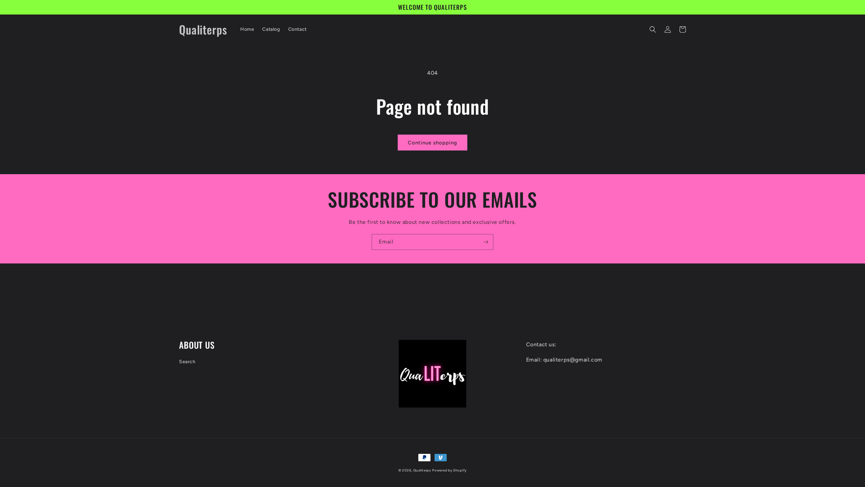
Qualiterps (422, 470)
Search (187, 362)
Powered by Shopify (449, 470)
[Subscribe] (485, 242)
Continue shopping (432, 143)
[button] (652, 29)
